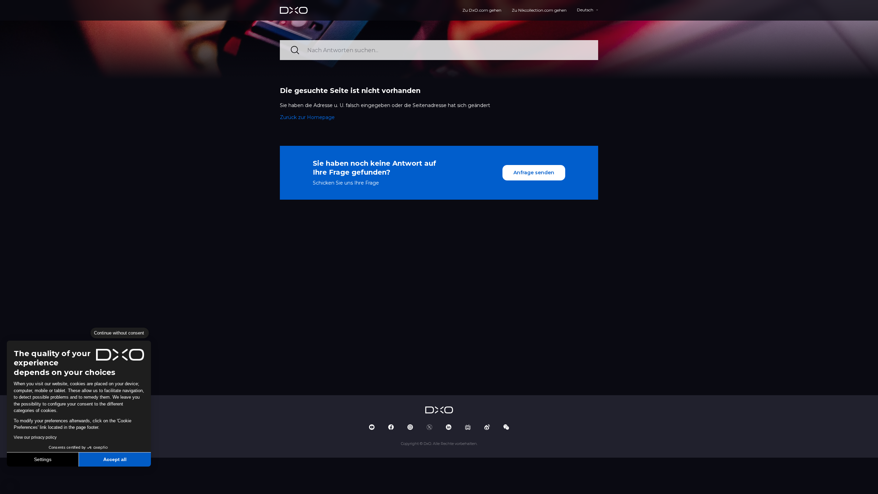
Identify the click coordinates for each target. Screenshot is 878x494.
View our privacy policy (35, 437)
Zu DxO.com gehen (481, 10)
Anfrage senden (533, 172)
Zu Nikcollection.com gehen (539, 10)
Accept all (115, 459)
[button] (10, 486)
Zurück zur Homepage (307, 117)
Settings (42, 459)
